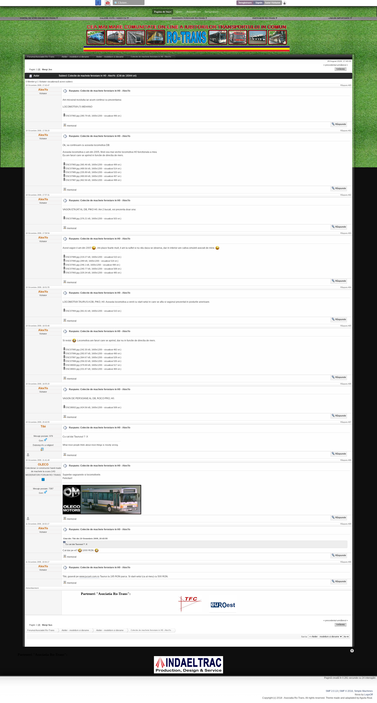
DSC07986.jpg (72, 176)
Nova (358, 694)
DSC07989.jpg (72, 257)
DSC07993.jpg (72, 272)
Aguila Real (366, 698)
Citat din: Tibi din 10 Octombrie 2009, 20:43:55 (85, 538)
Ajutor (179, 11)
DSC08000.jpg (72, 365)
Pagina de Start (163, 11)
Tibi (43, 426)
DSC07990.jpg (72, 261)
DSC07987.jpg (72, 180)
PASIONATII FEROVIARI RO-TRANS (188, 18)
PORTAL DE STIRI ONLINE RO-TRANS (38, 18)
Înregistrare (245, 2)
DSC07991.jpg (72, 265)
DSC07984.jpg (72, 168)
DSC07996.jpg (72, 353)
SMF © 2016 (346, 691)
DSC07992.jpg (72, 269)
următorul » (342, 65)
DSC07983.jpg (72, 164)
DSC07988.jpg (72, 218)
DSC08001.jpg (72, 369)
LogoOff (368, 694)
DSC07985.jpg (72, 172)
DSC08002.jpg (72, 407)
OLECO (43, 464)
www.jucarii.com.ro (89, 576)
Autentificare (193, 11)
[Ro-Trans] (42, 450)
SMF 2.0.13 (332, 691)
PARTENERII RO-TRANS (264, 18)
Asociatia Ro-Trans (294, 698)
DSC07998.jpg (72, 361)
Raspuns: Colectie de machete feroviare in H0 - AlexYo (99, 90)
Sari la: (304, 637)
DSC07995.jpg (72, 349)
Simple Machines (363, 691)
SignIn (258, 2)
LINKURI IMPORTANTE (339, 18)
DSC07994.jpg (72, 311)
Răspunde (340, 124)
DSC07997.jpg (72, 357)
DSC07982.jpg (72, 116)
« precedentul (329, 65)
